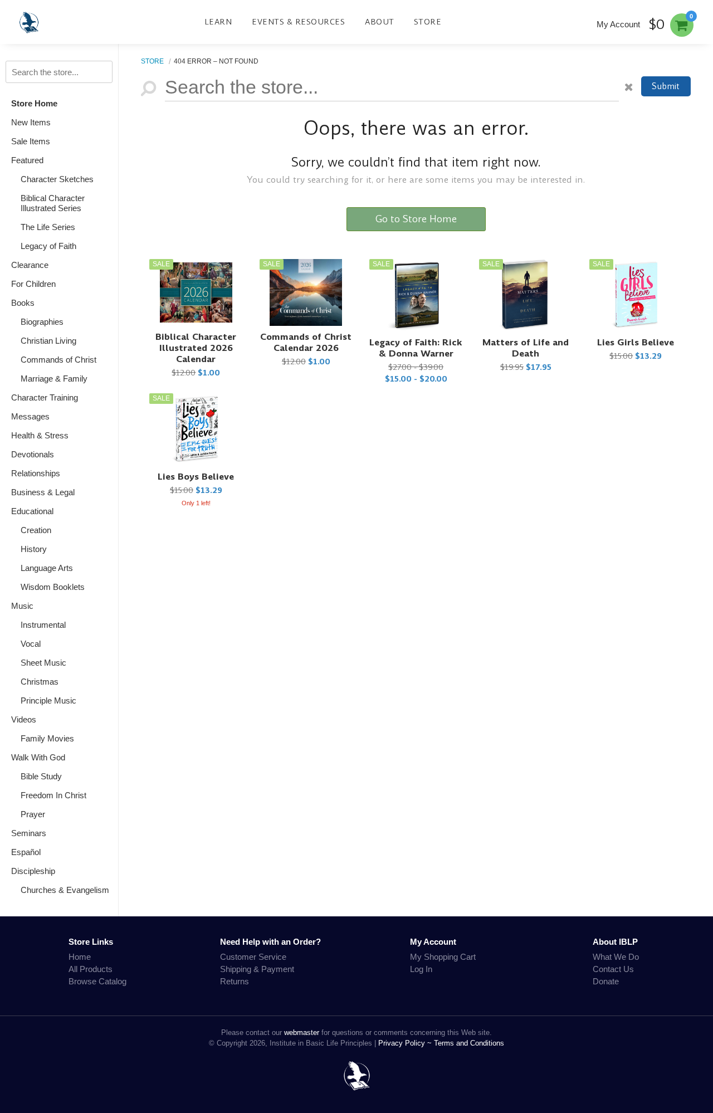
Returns (234, 981)
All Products (91, 969)
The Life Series (48, 227)
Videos (23, 719)
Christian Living (48, 340)
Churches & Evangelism (65, 890)
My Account (618, 24)
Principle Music (48, 700)
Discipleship (33, 871)
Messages (30, 416)
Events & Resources (298, 21)
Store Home (34, 103)
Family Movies (47, 738)
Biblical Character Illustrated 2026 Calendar (195, 347)
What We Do (616, 956)
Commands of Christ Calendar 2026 (305, 342)
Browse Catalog (97, 981)
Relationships (35, 473)
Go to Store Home (416, 219)
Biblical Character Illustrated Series (53, 203)
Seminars (28, 833)
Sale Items (30, 141)
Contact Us (613, 969)
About (379, 21)
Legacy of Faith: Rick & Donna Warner (415, 348)
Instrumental (43, 624)
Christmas (39, 681)
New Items (31, 122)
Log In (421, 969)
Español (26, 852)
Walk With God (38, 757)
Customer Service (253, 956)
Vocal (31, 643)
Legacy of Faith (48, 246)
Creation (36, 530)
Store (428, 21)
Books (23, 302)
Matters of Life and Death (525, 348)
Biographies (42, 321)
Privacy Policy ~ (406, 1043)
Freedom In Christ (53, 795)
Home (80, 956)
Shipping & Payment (257, 969)
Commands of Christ (58, 359)
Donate (606, 981)
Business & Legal (43, 492)
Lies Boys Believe (196, 476)
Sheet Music (43, 662)
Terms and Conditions (469, 1043)
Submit (666, 86)
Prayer (33, 814)
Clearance (29, 265)
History (34, 549)
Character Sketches (57, 179)
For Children (33, 284)
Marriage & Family (54, 378)
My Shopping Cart (443, 956)
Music (22, 606)
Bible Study (41, 776)
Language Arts (47, 568)
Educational (32, 511)
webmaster (301, 1032)
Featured (27, 160)
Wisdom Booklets (53, 587)
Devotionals (32, 454)
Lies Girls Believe (635, 342)
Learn (218, 21)
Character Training (44, 397)
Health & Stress (40, 435)
